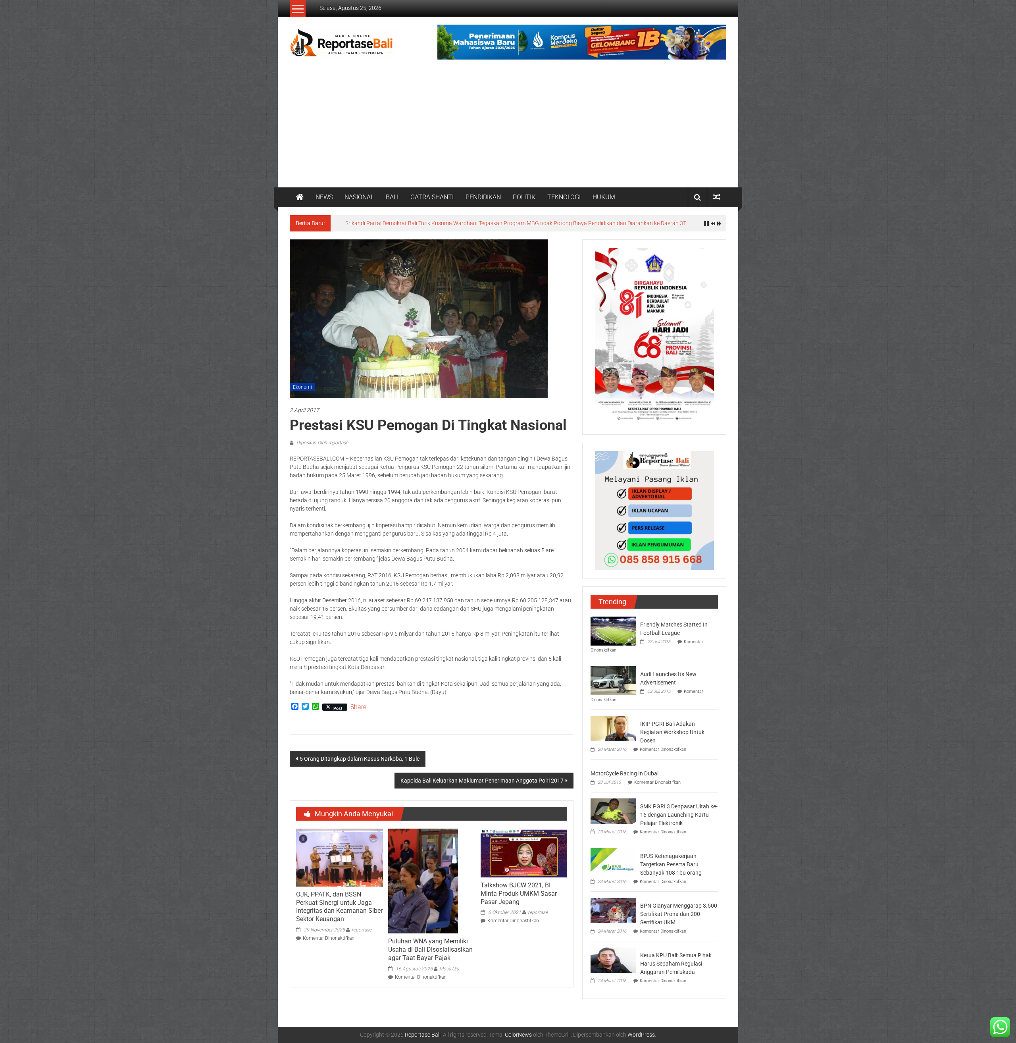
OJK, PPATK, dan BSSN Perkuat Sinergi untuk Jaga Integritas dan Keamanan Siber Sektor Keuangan (339, 907)
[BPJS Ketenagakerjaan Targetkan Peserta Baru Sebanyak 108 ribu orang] (613, 860)
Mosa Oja (449, 969)
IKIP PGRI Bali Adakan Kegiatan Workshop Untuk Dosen (672, 732)
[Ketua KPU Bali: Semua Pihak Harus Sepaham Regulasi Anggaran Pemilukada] (613, 959)
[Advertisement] (508, 127)
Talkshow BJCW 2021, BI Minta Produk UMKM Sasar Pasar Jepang (519, 893)
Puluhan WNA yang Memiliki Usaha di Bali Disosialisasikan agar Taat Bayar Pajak (430, 949)
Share (358, 707)
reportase (361, 930)
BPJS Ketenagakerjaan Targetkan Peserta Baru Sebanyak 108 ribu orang (671, 864)
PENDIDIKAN (483, 197)
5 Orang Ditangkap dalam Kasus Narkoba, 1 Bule (359, 759)
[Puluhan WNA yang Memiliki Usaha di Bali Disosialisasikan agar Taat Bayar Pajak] (423, 880)
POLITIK (524, 197)
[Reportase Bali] (300, 197)
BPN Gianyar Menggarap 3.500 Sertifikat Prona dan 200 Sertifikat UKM (678, 913)
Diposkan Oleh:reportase (321, 442)
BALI (392, 197)
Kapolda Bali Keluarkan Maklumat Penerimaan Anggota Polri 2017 (482, 780)
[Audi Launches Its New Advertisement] (613, 680)
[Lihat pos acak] (716, 197)
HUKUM (604, 197)
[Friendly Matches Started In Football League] (613, 630)
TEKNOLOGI (564, 197)
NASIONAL (359, 197)
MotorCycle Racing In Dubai (624, 773)
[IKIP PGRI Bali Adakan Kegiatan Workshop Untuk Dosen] (613, 728)
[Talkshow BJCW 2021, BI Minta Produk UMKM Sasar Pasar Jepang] (524, 852)
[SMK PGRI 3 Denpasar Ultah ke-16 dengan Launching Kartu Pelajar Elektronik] (613, 811)
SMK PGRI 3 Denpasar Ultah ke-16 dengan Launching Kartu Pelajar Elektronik (679, 814)
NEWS (324, 197)
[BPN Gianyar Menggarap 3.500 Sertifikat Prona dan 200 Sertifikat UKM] (613, 910)
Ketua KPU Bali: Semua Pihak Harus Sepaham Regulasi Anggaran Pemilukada (676, 963)
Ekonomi (302, 387)
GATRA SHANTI (432, 197)
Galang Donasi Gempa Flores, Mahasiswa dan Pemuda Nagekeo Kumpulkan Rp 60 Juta (453, 223)
